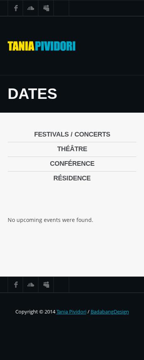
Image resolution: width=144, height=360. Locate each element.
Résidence (72, 178)
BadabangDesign (110, 311)
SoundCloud (30, 8)
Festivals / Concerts (72, 134)
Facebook (15, 8)
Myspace (46, 8)
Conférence (72, 163)
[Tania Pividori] (41, 46)
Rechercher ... (61, 8)
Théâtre (72, 149)
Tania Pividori (71, 311)
